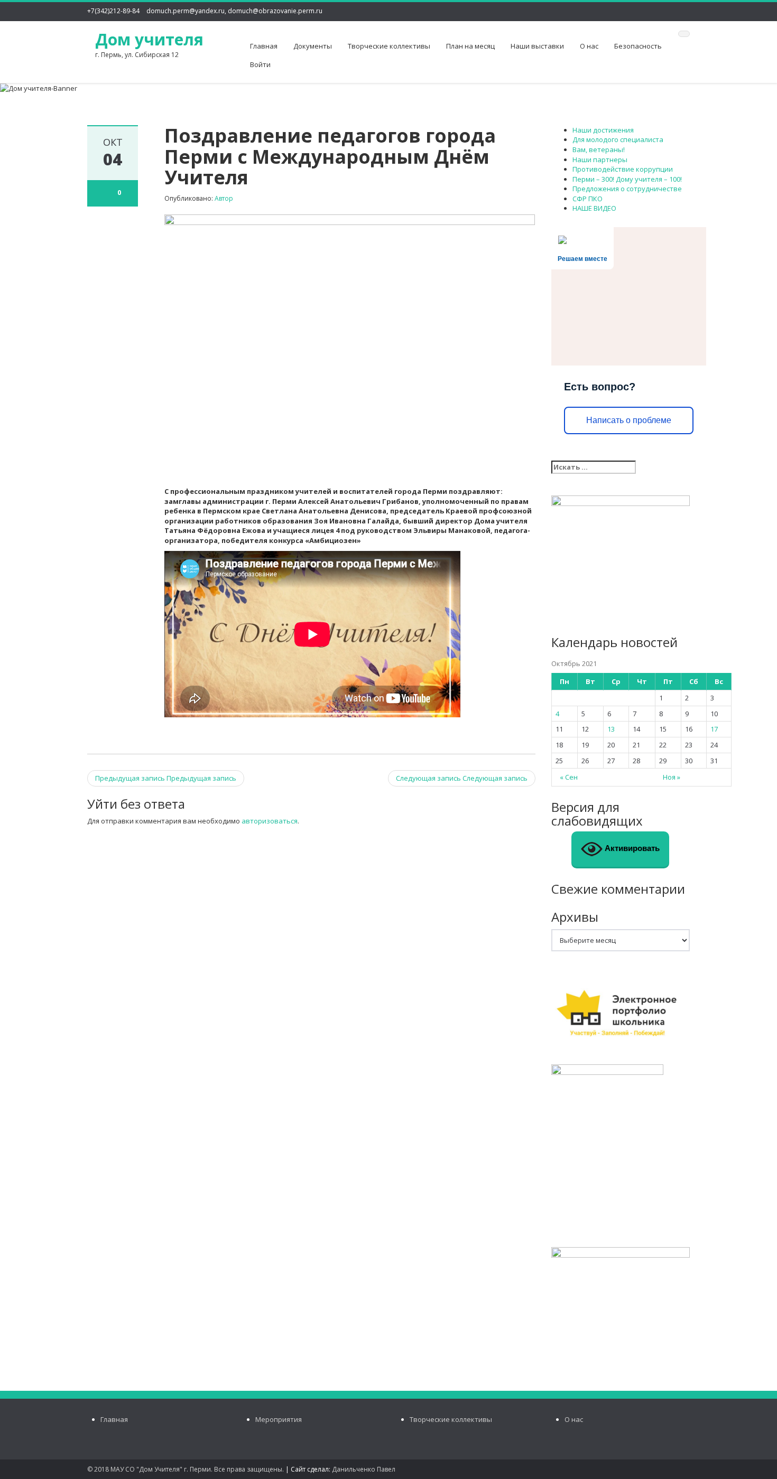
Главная (264, 46)
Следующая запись (462, 778)
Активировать (631, 848)
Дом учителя (149, 39)
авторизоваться (270, 821)
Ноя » (671, 777)
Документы (312, 46)
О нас (589, 46)
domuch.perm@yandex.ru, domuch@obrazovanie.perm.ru (234, 10)
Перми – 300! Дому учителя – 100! (627, 179)
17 (714, 729)
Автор (224, 198)
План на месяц (470, 46)
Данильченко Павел (363, 1469)
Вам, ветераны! (598, 149)
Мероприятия (278, 1419)
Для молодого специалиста (617, 139)
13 (611, 729)
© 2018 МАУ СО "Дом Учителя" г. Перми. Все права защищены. (185, 1469)
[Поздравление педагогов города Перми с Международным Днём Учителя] (349, 344)
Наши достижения (603, 130)
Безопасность (638, 46)
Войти (260, 64)
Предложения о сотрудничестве (627, 188)
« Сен (569, 777)
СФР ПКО (587, 198)
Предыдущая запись (165, 778)
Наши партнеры (599, 159)
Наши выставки (537, 46)
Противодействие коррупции (622, 169)
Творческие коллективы (389, 46)
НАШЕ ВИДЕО (594, 208)
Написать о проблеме (628, 420)
